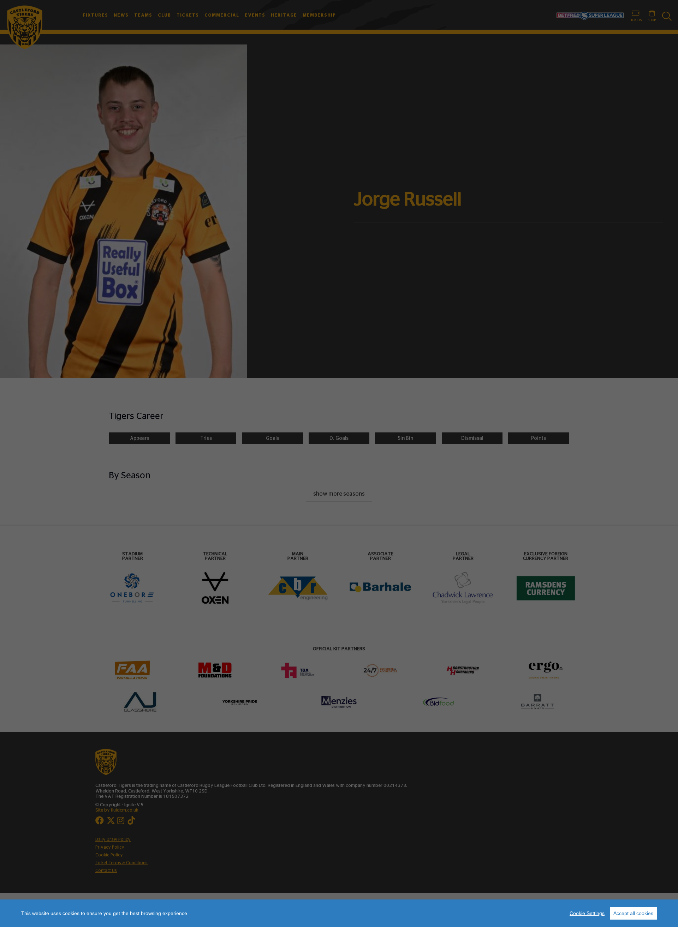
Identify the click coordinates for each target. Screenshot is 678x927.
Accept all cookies (633, 913)
